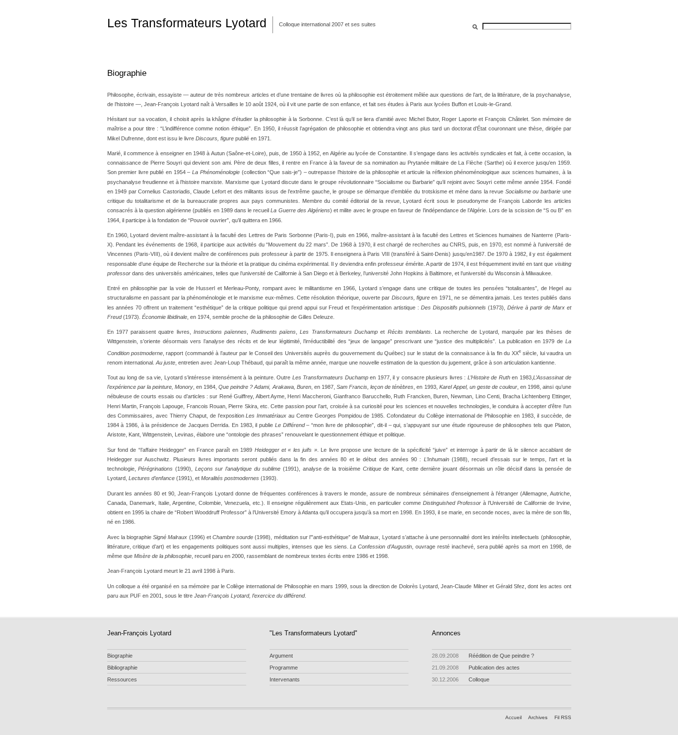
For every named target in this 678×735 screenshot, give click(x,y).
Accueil (513, 717)
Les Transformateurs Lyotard (187, 23)
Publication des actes (476, 668)
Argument (281, 656)
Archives (537, 717)
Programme (284, 668)
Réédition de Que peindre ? (483, 656)
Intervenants (285, 679)
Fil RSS (562, 717)
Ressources (122, 679)
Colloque (460, 679)
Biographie (120, 656)
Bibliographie (122, 668)
